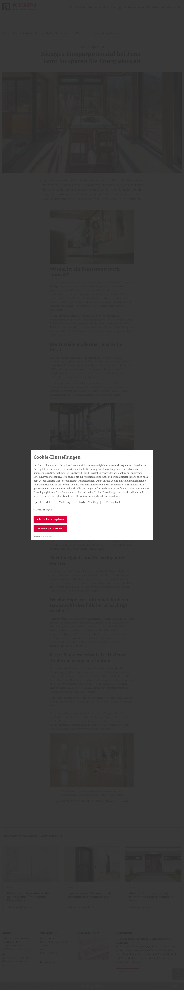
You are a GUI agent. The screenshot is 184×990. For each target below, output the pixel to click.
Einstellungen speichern (50, 528)
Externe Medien (114, 502)
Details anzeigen (44, 509)
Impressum (49, 536)
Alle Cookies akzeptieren (50, 519)
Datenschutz (39, 536)
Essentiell (45, 502)
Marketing (64, 502)
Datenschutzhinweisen (55, 496)
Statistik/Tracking (88, 502)
